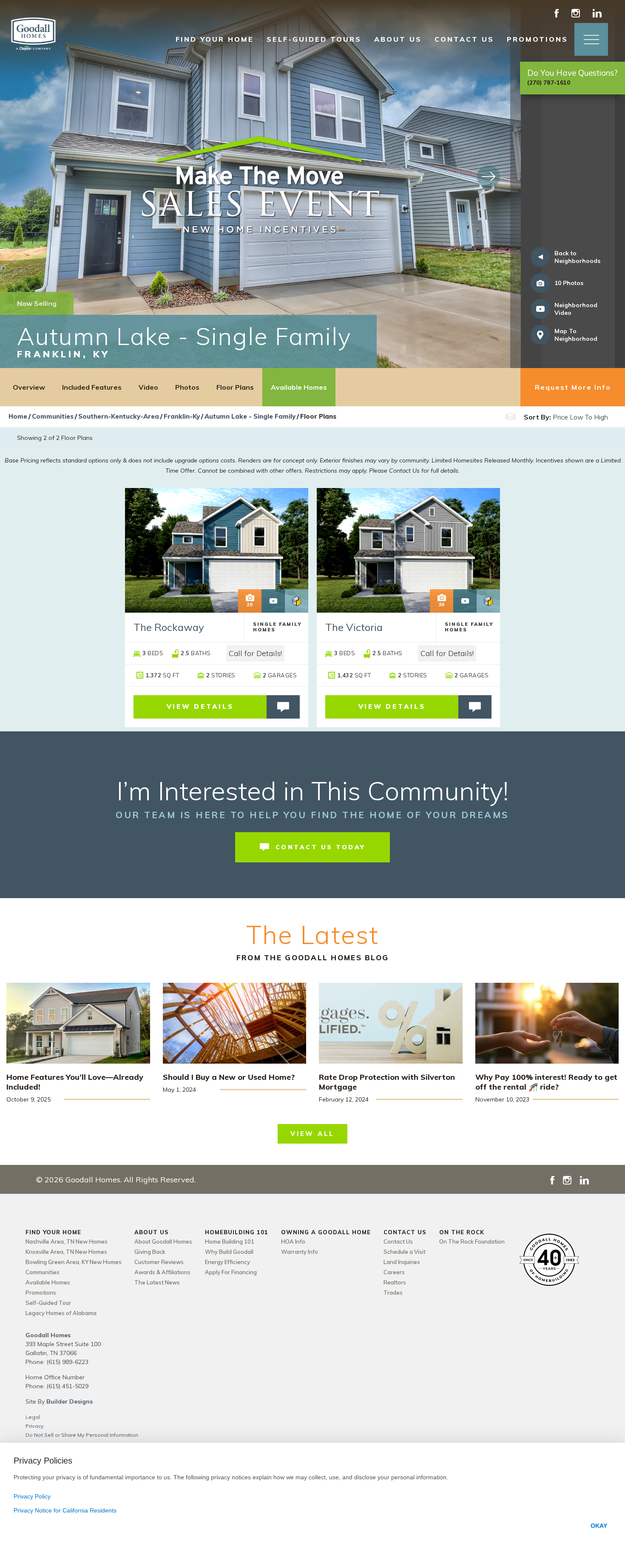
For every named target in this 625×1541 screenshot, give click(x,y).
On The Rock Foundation (472, 1241)
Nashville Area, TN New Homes (67, 1241)
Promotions (537, 39)
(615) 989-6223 (67, 1362)
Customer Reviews (159, 1261)
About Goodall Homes (163, 1241)
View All (312, 1134)
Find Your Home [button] (215, 39)
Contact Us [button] (464, 39)
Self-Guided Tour (48, 1302)
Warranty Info (299, 1251)
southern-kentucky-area (118, 416)
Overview (29, 387)
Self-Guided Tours (314, 39)
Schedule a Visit (405, 1251)
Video (148, 387)
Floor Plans (235, 387)
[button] (591, 39)
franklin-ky (182, 416)
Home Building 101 (229, 1241)
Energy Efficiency (227, 1261)
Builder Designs (69, 1401)
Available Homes (299, 387)
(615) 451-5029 (67, 1386)
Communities (53, 416)
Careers (394, 1272)
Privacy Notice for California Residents (65, 1510)
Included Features (92, 387)
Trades (393, 1292)
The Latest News (157, 1282)
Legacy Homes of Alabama (61, 1313)
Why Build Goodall (229, 1251)
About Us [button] (398, 39)
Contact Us (398, 1241)
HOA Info (293, 1241)
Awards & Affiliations (162, 1272)
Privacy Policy (32, 1496)
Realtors (395, 1282)
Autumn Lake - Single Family (250, 416)
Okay (599, 1525)
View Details (200, 706)
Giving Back (149, 1251)
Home (18, 416)
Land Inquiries (402, 1261)
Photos (187, 387)
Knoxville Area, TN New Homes (66, 1251)
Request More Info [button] (573, 387)
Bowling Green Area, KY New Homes (74, 1261)
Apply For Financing (231, 1272)
